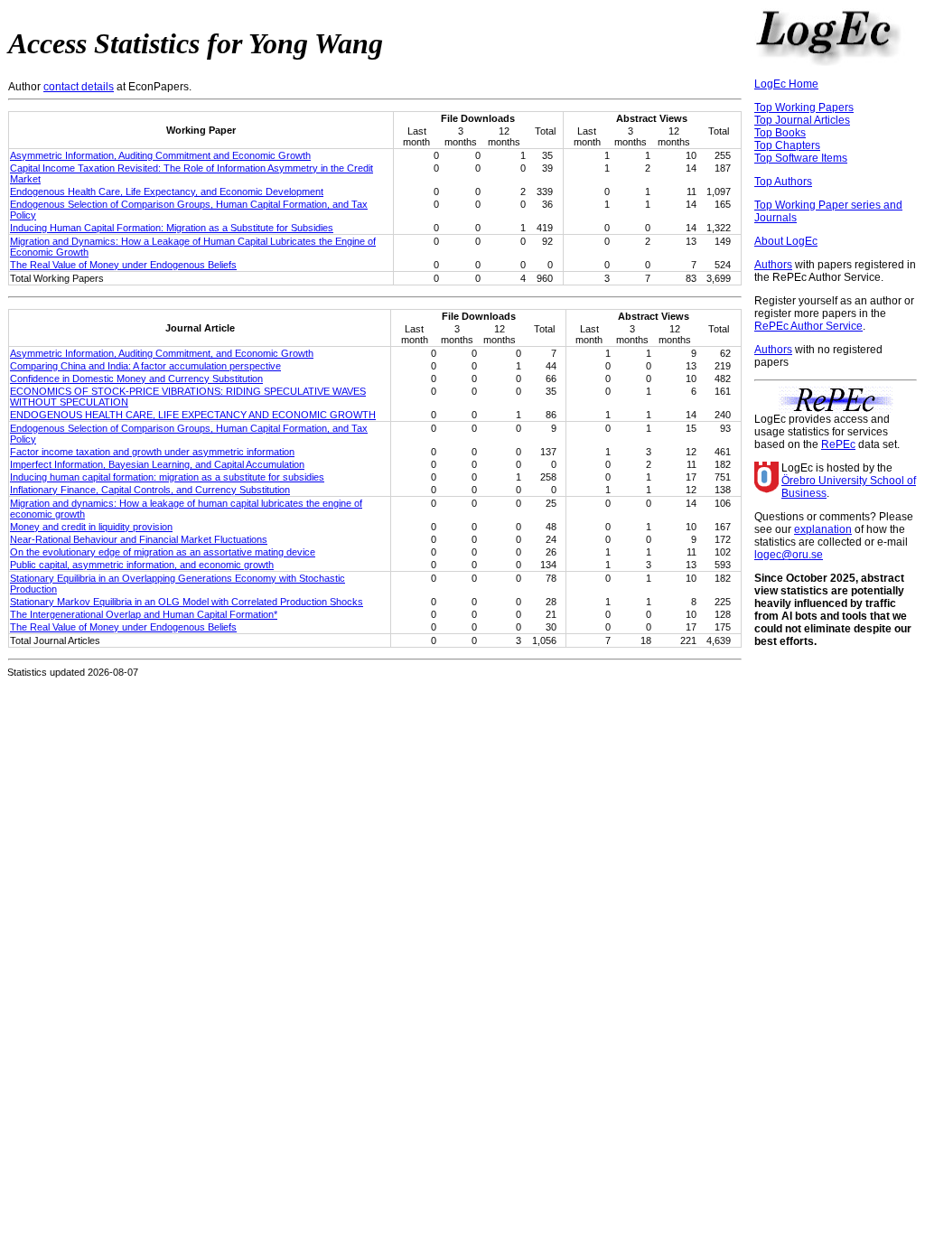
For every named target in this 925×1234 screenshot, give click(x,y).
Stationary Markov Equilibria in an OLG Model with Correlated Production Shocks (186, 601)
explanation (823, 529)
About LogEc (786, 241)
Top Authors (783, 181)
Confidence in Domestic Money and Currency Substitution (136, 378)
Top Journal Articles (802, 120)
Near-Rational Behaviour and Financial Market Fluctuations (138, 539)
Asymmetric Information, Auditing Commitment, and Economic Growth (161, 353)
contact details (78, 86)
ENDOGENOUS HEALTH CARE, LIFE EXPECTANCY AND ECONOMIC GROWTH (193, 414)
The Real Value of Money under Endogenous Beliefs (123, 264)
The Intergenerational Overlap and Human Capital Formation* (143, 614)
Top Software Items (800, 158)
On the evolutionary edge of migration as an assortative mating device (162, 552)
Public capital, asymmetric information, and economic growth (142, 564)
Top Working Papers (804, 107)
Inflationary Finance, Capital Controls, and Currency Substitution (150, 489)
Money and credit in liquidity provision (91, 526)
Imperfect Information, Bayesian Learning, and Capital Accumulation (157, 464)
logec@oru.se (788, 554)
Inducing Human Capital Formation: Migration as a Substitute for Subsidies (171, 227)
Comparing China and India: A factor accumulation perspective (145, 365)
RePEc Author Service (808, 326)
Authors (773, 264)
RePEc (838, 444)
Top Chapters (787, 145)
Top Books (780, 132)
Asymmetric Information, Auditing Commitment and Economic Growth (160, 155)
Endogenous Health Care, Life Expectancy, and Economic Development (166, 191)
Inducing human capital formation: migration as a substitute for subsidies (167, 477)
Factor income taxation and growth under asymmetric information (152, 451)
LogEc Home (786, 84)
